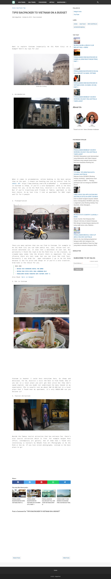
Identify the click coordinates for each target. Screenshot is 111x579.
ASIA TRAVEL (21, 2)
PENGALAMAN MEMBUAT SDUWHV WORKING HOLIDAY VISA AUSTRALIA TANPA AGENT (85, 99)
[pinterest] (41, 482)
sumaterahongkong (79, 27)
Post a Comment (37, 17)
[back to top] (107, 575)
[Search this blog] (98, 2)
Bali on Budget (28, 277)
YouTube (76, 14)
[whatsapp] (53, 482)
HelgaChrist (57, 576)
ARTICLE (51, 2)
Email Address (78, 263)
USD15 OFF (16, 183)
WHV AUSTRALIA (92, 24)
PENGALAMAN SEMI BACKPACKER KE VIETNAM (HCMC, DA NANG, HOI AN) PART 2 (85, 85)
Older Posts (66, 558)
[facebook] (18, 482)
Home (55, 570)
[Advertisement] (41, 32)
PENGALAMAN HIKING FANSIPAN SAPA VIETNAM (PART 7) (33, 274)
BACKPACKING (61, 2)
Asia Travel (82, 24)
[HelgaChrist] (13, 2)
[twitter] (30, 482)
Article (75, 24)
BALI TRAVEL (32, 2)
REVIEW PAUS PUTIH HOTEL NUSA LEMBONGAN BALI (32, 271)
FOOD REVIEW (42, 2)
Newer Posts (16, 558)
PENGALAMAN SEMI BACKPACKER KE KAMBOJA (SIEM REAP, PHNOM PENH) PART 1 (86, 59)
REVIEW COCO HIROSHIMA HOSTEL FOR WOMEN (30, 268)
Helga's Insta (78, 11)
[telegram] (65, 482)
